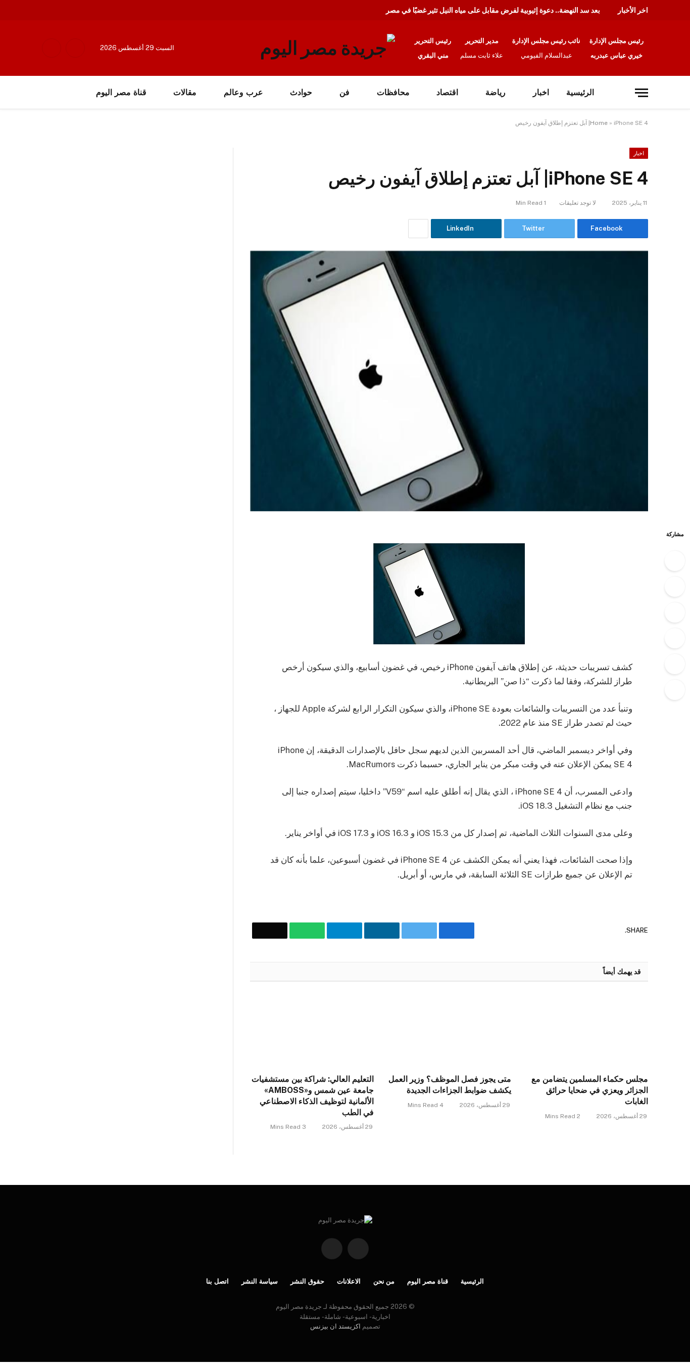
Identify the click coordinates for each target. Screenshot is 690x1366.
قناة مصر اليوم (427, 1281)
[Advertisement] (105, 222)
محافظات (393, 92)
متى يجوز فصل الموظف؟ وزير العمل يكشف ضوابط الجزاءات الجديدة (449, 1084)
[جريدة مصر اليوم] (327, 48)
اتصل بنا (217, 1281)
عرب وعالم (243, 92)
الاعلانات (349, 1281)
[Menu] (641, 92)
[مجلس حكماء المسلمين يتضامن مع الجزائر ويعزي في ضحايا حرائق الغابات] (586, 1031)
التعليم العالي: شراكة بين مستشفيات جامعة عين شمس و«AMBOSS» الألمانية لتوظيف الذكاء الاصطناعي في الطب (313, 1095)
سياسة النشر (259, 1281)
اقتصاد (447, 92)
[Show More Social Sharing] (418, 228)
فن (344, 92)
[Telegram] (675, 638)
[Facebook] (675, 561)
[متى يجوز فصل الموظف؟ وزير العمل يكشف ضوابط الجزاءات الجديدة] (449, 1031)
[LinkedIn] (675, 612)
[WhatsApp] (675, 664)
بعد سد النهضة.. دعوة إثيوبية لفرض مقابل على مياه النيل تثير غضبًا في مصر (493, 10)
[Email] (675, 690)
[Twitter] (675, 587)
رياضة (495, 92)
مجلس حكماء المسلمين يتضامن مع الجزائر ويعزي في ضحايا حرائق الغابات (589, 1090)
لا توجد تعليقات (577, 202)
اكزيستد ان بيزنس (335, 1326)
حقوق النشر (307, 1281)
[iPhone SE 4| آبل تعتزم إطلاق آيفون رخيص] (449, 381)
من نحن (384, 1281)
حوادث (301, 92)
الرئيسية (580, 92)
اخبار (541, 92)
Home (599, 122)
